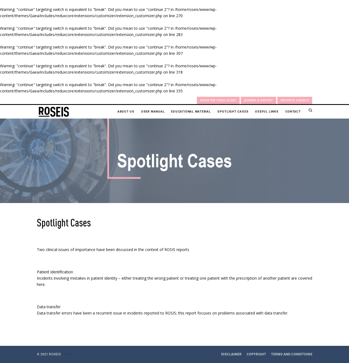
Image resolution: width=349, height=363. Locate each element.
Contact (293, 111)
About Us (126, 111)
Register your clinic (218, 100)
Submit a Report (258, 100)
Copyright (256, 354)
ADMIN (67, 354)
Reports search (295, 100)
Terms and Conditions (291, 354)
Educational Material (190, 111)
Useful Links (266, 111)
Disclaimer (231, 354)
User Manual (152, 111)
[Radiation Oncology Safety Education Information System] (54, 112)
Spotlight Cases (233, 111)
